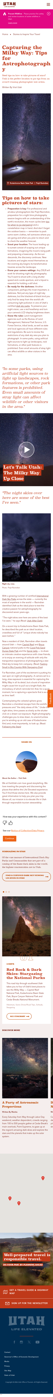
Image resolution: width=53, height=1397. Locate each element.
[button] (10, 1198)
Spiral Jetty (32, 651)
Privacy (7, 1366)
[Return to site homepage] (26, 4)
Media (6, 1361)
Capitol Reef (28, 645)
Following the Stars (11, 727)
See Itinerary (17, 1016)
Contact (7, 1352)
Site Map (7, 1371)
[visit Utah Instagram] (21, 1342)
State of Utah (9, 1375)
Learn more (12, 23)
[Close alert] (49, 14)
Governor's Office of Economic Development (21, 1357)
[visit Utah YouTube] (37, 1342)
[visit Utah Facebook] (14, 1342)
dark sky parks (23, 306)
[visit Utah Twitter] (29, 1342)
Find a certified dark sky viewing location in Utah (25, 876)
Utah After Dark (34, 621)
